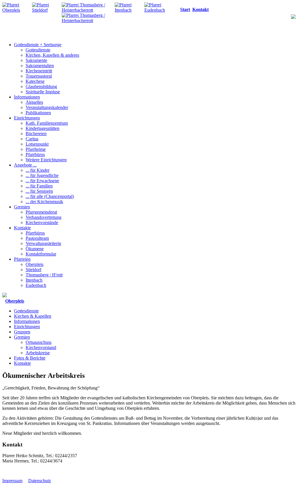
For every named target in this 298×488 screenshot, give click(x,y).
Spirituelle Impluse (43, 91)
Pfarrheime (36, 149)
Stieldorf (33, 269)
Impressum (12, 480)
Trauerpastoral (39, 76)
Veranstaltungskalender (47, 107)
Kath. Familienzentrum (47, 123)
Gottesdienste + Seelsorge (37, 44)
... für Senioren (39, 191)
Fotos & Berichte (29, 357)
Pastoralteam (37, 238)
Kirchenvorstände (42, 222)
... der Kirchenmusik (44, 201)
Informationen (27, 96)
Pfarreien (22, 259)
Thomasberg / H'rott (44, 274)
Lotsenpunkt (37, 144)
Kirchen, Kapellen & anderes (52, 55)
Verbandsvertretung (43, 217)
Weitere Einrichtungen (46, 159)
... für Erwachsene (42, 180)
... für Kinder (37, 170)
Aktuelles (34, 102)
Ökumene (35, 248)
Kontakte (22, 227)
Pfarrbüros (35, 154)
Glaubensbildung (41, 86)
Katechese (35, 81)
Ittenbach (34, 280)
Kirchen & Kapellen (32, 316)
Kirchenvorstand (41, 347)
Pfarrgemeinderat (41, 212)
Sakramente (36, 60)
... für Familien (39, 185)
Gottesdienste (38, 49)
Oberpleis (34, 264)
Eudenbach (36, 285)
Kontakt (200, 9)
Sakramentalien (40, 65)
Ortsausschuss (39, 342)
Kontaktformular (41, 253)
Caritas (32, 138)
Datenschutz (39, 480)
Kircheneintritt (39, 70)
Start (185, 9)
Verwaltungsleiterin (43, 243)
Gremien (22, 206)
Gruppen (22, 331)
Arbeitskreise (38, 352)
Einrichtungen (27, 117)
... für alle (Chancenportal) (50, 196)
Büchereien (36, 133)
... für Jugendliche (42, 175)
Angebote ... (25, 164)
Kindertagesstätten (42, 128)
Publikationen (38, 112)
